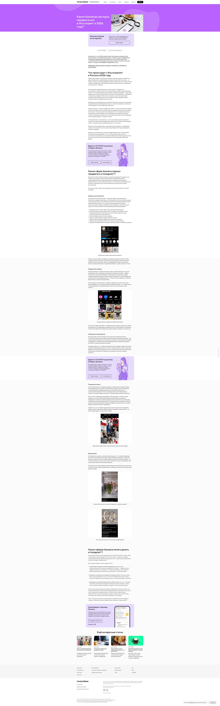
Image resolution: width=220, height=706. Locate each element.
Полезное (133, 2)
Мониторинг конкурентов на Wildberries (99, 670)
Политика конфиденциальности (83, 689)
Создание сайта (117, 667)
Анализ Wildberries (95, 667)
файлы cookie (192, 702)
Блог (133, 667)
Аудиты (105, 2)
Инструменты (113, 2)
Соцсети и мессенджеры (102, 50)
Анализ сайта (79, 667)
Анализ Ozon (79, 674)
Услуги (119, 2)
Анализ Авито (79, 672)
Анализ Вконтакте (80, 670)
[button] (79, 684)
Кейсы (133, 670)
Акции (116, 672)
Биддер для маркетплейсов (97, 672)
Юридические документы (81, 686)
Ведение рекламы (118, 670)
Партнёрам (126, 2)
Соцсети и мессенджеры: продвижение (115, 50)
